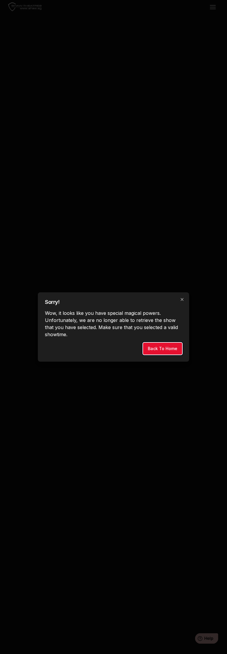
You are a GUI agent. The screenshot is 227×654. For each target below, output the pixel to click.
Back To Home (162, 348)
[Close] (182, 299)
